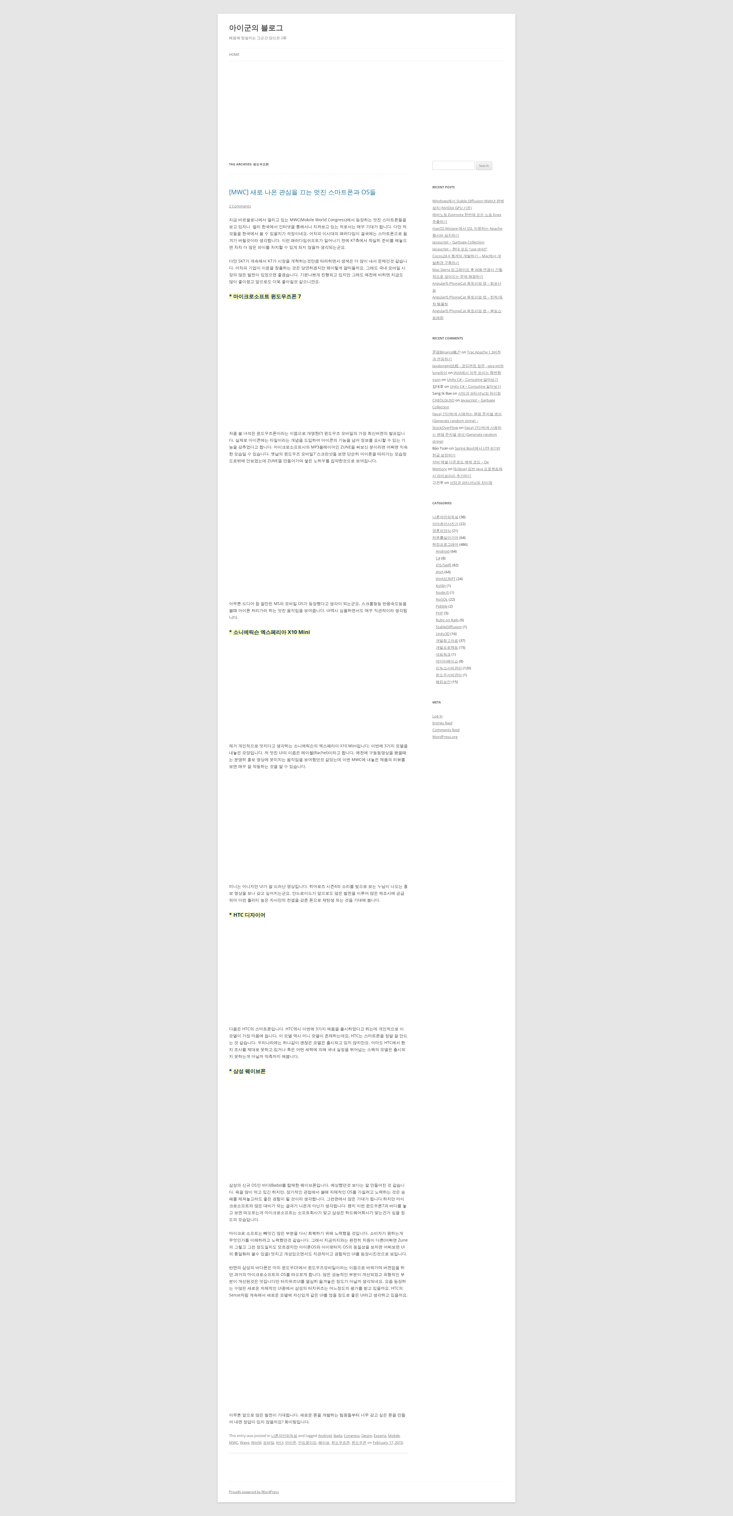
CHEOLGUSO (443, 400)
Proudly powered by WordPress (254, 1491)
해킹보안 (443, 681)
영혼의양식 (441, 530)
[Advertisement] (366, 104)
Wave (244, 1442)
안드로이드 (307, 1442)
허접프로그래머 (445, 544)
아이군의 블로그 (256, 27)
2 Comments (240, 206)
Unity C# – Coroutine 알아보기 (472, 379)
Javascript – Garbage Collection (458, 242)
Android (325, 1435)
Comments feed (446, 729)
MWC (233, 1442)
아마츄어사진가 (445, 523)
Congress (352, 1435)
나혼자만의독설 (284, 1435)
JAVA (440, 571)
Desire (366, 1435)
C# (438, 558)
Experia (380, 1435)
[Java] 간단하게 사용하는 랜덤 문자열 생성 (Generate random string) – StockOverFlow (467, 420)
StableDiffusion (449, 626)
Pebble (442, 606)
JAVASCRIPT (446, 578)
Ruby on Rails (447, 619)
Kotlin (441, 585)
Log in (437, 716)
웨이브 (324, 1442)
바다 (279, 1442)
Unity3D (443, 633)
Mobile (394, 1435)
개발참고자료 (447, 640)
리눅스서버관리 (449, 668)
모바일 (268, 1442)
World (256, 1442)
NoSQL (442, 599)
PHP (439, 613)
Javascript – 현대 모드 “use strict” (459, 249)
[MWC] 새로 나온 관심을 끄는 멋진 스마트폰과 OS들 (302, 191)
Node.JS (442, 592)
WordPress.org (445, 736)
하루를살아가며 (445, 537)
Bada (338, 1435)
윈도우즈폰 (340, 1442)
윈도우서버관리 (449, 674)
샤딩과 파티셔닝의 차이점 (479, 393)
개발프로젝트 (447, 647)
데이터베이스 (447, 661)
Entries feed (442, 723)
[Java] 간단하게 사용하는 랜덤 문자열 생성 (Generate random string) (466, 434)
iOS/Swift (443, 565)
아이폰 (290, 1442)
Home (234, 54)
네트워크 (443, 654)
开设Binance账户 (446, 352)
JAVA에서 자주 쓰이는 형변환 (477, 372)
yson (436, 379)
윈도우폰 (359, 1442)
